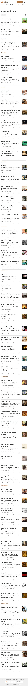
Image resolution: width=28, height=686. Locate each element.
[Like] (2, 26)
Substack (8, 684)
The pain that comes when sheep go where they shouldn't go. (10, 468)
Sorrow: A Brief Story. (7, 197)
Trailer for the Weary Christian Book (10, 663)
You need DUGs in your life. (8, 531)
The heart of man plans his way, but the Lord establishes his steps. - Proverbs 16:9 (10, 520)
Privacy (13, 679)
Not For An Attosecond (8, 391)
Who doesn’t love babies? (7, 93)
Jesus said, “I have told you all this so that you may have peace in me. (10, 644)
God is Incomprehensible (8, 230)
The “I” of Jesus (6, 652)
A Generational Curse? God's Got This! (10, 66)
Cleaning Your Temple (7, 176)
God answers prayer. (6, 339)
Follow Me (3, 287)
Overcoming (5, 631)
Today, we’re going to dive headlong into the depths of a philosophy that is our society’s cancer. (10, 654)
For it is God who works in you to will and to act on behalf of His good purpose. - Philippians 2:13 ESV (10, 575)
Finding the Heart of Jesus (9, 314)
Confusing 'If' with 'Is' (7, 552)
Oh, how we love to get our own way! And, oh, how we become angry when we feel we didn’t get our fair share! (10, 296)
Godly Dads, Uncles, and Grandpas (8, 529)
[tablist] (8, 15)
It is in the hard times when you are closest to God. (10, 424)
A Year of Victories (6, 367)
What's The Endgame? (8, 304)
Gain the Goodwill (6, 77)
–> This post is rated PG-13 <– (8, 198)
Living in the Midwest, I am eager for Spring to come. (10, 263)
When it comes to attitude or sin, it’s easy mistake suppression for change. (10, 359)
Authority (4, 165)
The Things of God (6, 508)
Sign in (25, 2)
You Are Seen (5, 56)
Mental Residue (6, 583)
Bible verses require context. (8, 155)
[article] (14, 22)
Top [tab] (7, 15)
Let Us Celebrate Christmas (9, 411)
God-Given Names (6, 100)
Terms (17, 679)
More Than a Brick (6, 456)
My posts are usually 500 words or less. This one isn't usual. (9, 448)
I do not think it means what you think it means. (9, 152)
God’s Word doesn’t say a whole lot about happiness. (10, 144)
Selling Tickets (5, 401)
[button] (2, 4)
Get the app (19, 681)
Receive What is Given (8, 206)
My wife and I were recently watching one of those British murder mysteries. (10, 168)
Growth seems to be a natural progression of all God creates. (8, 277)
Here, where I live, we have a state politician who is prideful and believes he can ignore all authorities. (10, 393)
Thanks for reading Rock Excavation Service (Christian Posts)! (10, 596)
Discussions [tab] (12, 15)
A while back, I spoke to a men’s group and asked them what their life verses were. (10, 133)
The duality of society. (6, 510)
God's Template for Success (9, 594)
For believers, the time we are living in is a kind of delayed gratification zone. (10, 113)
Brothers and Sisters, (6, 207)
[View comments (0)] (8, 26)
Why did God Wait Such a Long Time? (10, 620)
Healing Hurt (5, 476)
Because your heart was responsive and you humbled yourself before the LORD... (10, 178)
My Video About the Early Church (8, 433)
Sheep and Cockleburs (8, 465)
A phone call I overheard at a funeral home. (10, 32)
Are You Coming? (6, 29)
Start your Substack (11, 681)
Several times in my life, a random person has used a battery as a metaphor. (9, 348)
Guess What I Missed (7, 542)
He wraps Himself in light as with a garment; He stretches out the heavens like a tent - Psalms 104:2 (9, 232)
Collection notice (22, 679)
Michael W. (4, 316)
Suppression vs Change (8, 356)
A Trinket (4, 250)
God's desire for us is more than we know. (10, 307)
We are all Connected (7, 186)
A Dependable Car (6, 141)
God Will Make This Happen (9, 422)
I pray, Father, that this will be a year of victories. (10, 369)
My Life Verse (5, 131)
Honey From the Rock (7, 562)
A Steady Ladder (6, 642)
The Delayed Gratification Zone (10, 110)
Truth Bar (4, 573)
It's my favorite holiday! (7, 491)
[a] (24, 664)
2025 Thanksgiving (7, 489)
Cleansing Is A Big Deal (8, 43)
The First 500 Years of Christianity (8, 445)
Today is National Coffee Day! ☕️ (10, 608)
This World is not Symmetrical (10, 294)
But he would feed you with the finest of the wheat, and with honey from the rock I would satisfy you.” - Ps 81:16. (10, 565)
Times (3, 517)
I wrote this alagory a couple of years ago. (10, 667)
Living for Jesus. (5, 458)
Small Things (5, 91)
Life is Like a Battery (7, 346)
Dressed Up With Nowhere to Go (10, 215)
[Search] (25, 15)
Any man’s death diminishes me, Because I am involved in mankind (9, 189)
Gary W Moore (8, 24)
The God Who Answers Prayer (10, 337)
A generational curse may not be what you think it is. (10, 69)
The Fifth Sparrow (6, 19)
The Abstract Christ (7, 498)
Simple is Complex (6, 380)
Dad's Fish (4, 274)
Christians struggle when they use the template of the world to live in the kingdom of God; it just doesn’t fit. (10, 634)
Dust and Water (6, 285)
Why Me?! (4, 120)
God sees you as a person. (7, 58)
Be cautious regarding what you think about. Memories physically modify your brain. (10, 586)
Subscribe (19, 2)
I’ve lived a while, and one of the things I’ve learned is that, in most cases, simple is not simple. (9, 383)
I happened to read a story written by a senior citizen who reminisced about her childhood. (10, 219)
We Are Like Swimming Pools (10, 261)
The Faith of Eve (6, 240)
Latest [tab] (3, 15)
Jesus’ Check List (6, 327)
